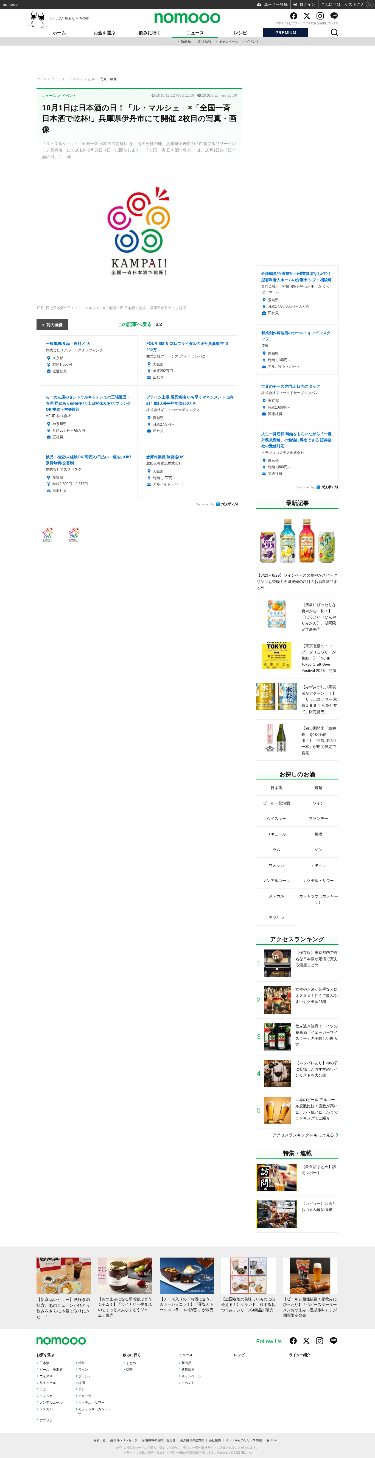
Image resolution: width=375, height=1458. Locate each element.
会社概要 (215, 1440)
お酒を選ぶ (105, 32)
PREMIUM (285, 32)
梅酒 (81, 1383)
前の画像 (54, 324)
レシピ (240, 32)
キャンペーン (229, 41)
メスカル (46, 1409)
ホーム (59, 32)
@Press (272, 1440)
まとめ (131, 1363)
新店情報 (204, 41)
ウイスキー (48, 1376)
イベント (252, 41)
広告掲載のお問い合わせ (158, 1440)
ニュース (195, 32)
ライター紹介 (299, 1355)
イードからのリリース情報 (244, 1440)
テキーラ (84, 1396)
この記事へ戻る (139, 323)
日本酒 (44, 1363)
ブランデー (86, 1376)
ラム (43, 1389)
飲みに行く (150, 32)
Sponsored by (205, 504)
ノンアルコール (51, 1402)
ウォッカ (46, 1396)
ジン (81, 1389)
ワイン (83, 1370)
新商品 (186, 41)
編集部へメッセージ (124, 1440)
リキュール (48, 1383)
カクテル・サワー (91, 1402)
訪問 (129, 1370)
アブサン (46, 1420)
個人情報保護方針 (192, 1440)
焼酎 (81, 1363)
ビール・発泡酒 (51, 1370)
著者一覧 (100, 1440)
